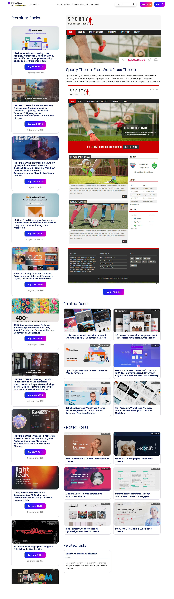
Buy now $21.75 (35, 233)
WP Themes (100, 310)
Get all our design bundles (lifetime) (72, 4)
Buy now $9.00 (35, 506)
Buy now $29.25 (35, 66)
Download (138, 60)
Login (158, 4)
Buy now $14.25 (35, 181)
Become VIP (146, 4)
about (97, 4)
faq (91, 4)
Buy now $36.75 (35, 124)
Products (34, 4)
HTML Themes (104, 345)
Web (107, 310)
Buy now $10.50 (35, 284)
